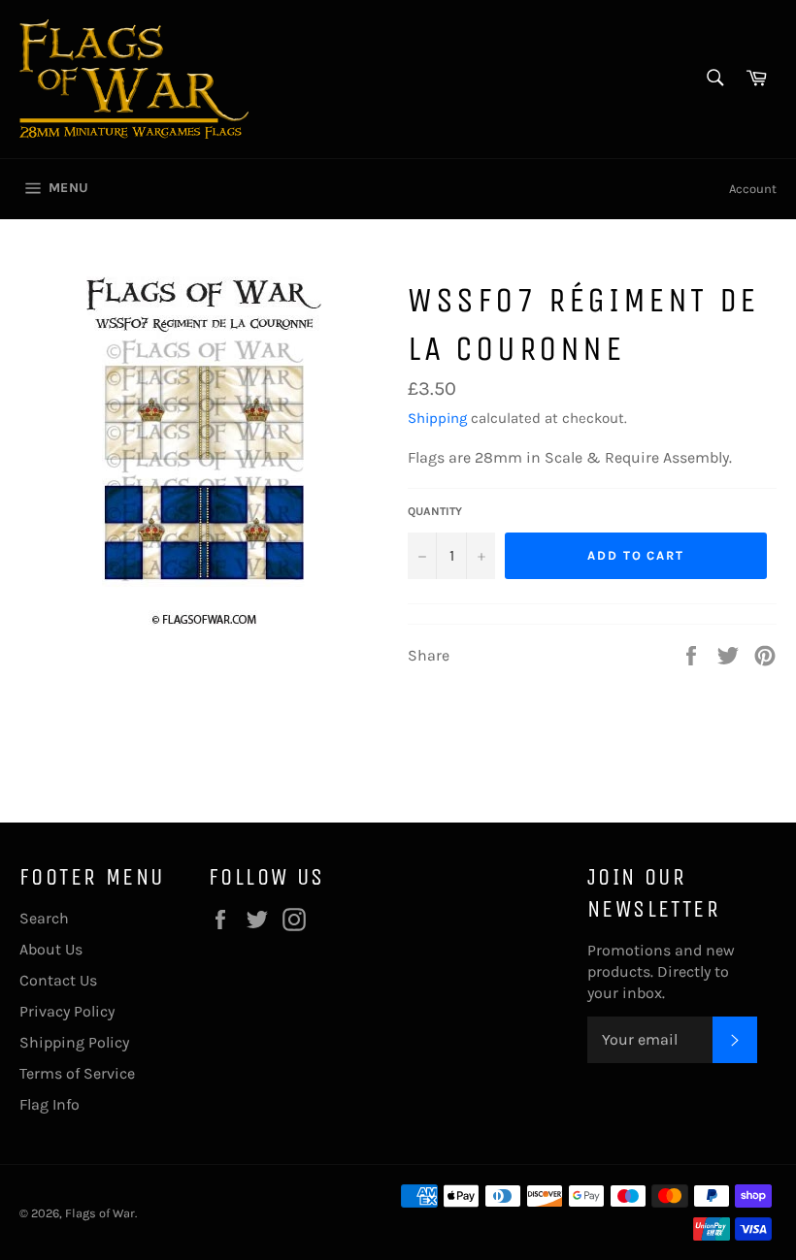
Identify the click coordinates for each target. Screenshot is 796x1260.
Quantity (435, 511)
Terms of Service (77, 1073)
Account (753, 188)
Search (44, 918)
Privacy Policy (67, 1011)
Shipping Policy (74, 1042)
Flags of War (100, 1213)
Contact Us (58, 980)
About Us (51, 949)
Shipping (437, 418)
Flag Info (49, 1104)
